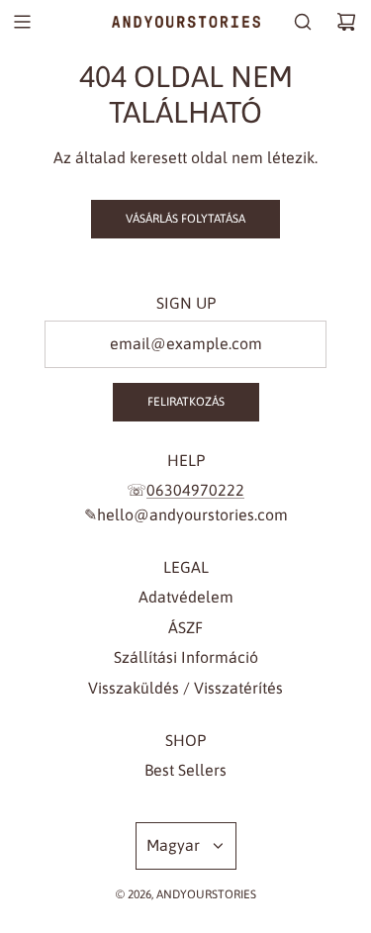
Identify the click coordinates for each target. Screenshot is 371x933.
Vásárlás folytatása (185, 219)
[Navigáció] (22, 22)
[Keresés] (303, 22)
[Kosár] (346, 22)
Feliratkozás (186, 402)
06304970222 (195, 490)
